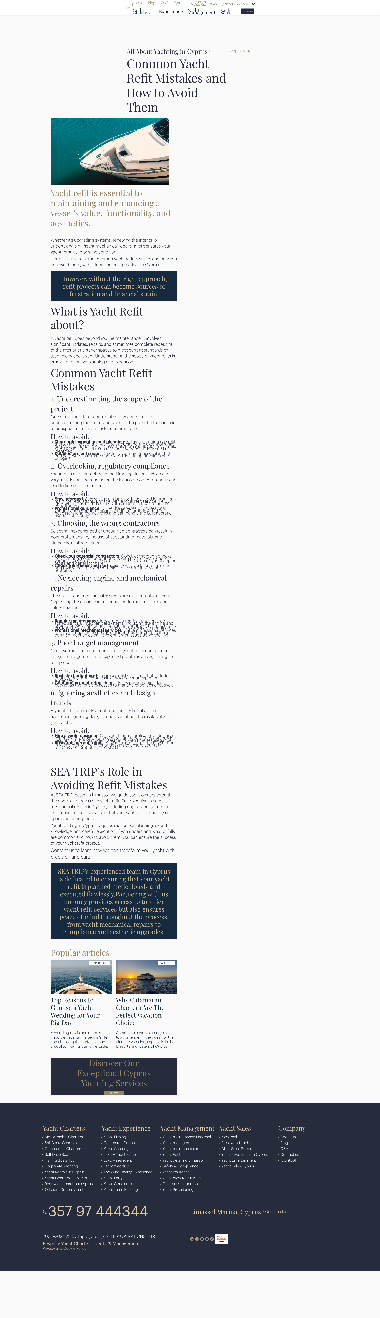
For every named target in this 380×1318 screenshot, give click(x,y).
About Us (137, 4)
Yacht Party (113, 1178)
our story (114, 1093)
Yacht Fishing (115, 1137)
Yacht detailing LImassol (183, 1160)
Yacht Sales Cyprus (237, 1166)
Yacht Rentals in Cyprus (65, 1172)
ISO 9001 (288, 1160)
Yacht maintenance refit (182, 1149)
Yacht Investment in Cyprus (244, 1154)
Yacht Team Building (121, 1190)
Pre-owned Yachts (236, 1143)
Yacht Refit (171, 1154)
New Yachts (231, 1137)
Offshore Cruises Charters (67, 1190)
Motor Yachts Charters (64, 1137)
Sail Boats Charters (61, 1143)
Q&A (165, 3)
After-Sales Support (238, 1149)
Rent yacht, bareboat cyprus (69, 1184)
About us (288, 1137)
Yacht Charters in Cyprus (66, 1178)
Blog (151, 3)
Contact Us (181, 4)
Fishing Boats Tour (60, 1160)
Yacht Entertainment (238, 1160)
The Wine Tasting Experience (128, 1172)
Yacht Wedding (116, 1166)
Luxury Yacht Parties (121, 1154)
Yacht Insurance (176, 1172)
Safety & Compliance (180, 1166)
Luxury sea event (118, 1160)
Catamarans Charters (63, 1149)
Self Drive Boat (57, 1154)
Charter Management (180, 1184)
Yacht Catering (116, 1149)
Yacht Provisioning (178, 1190)
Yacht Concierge (118, 1184)
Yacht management (179, 1143)
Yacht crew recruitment (182, 1178)
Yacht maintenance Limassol (186, 1137)
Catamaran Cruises (120, 1143)
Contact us (289, 1154)
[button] (251, 4)
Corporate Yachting (61, 1166)
